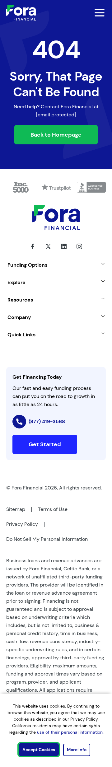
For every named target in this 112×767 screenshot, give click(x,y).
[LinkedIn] (64, 251)
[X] (48, 251)
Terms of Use (53, 509)
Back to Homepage (56, 134)
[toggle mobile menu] (96, 13)
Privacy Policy (22, 524)
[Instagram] (79, 251)
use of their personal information (70, 732)
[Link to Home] (21, 13)
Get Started (45, 444)
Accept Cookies (38, 749)
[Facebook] (32, 251)
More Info (76, 749)
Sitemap (15, 509)
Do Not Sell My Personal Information (47, 539)
